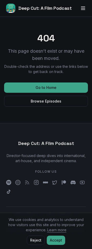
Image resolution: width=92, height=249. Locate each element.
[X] (54, 182)
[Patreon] (63, 182)
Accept (56, 240)
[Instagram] (36, 182)
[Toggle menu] (83, 8)
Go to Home (46, 87)
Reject (35, 240)
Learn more (56, 230)
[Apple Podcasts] (17, 182)
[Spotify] (8, 182)
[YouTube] (82, 182)
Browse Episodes (46, 101)
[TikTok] (8, 191)
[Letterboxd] (45, 182)
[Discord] (73, 182)
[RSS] (27, 182)
